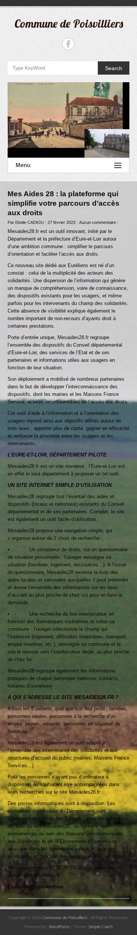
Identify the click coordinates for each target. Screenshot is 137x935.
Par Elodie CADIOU (26, 222)
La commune (49, 887)
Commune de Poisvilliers (68, 23)
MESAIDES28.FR (94, 697)
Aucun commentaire (97, 222)
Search (113, 68)
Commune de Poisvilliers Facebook (68, 44)
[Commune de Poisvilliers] (68, 120)
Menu (23, 165)
